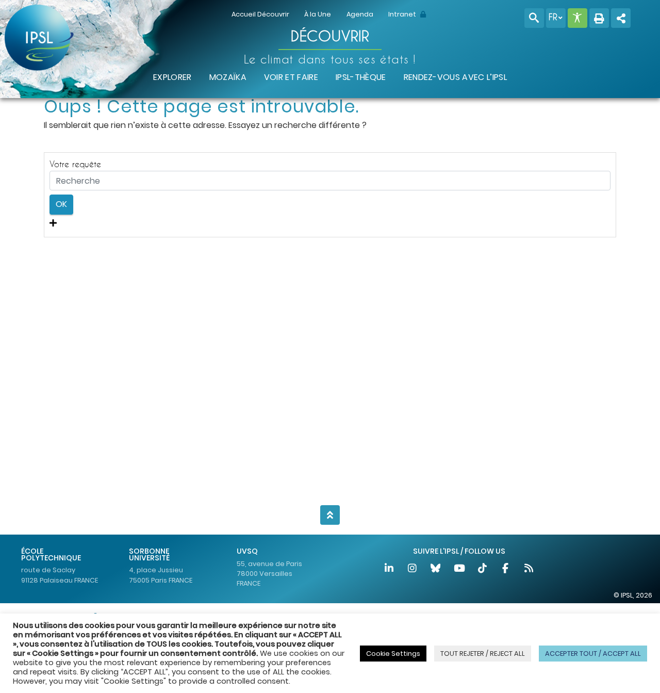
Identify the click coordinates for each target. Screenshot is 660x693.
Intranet (403, 14)
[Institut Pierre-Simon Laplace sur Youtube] (459, 569)
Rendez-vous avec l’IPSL (455, 77)
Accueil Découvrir (260, 14)
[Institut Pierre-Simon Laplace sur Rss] (528, 569)
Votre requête (75, 164)
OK (61, 204)
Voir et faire (291, 77)
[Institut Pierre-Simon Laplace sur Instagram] (412, 569)
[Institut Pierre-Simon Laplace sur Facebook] (506, 569)
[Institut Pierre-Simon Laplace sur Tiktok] (482, 569)
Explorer (172, 77)
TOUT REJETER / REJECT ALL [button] (482, 653)
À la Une (317, 14)
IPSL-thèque (361, 77)
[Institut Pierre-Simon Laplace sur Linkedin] (389, 569)
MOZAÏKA (227, 77)
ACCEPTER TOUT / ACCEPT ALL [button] (593, 653)
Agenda (359, 14)
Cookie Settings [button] (393, 653)
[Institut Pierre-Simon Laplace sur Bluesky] (436, 569)
